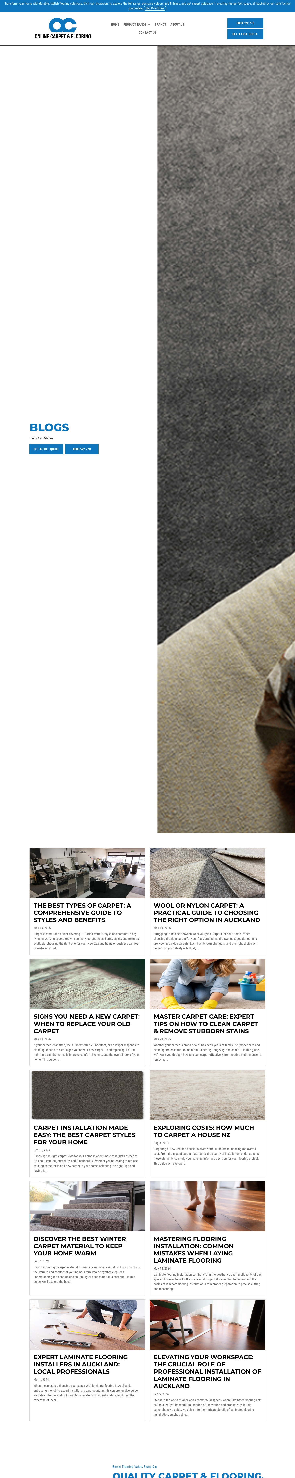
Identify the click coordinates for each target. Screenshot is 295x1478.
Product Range (134, 24)
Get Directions (155, 8)
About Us (177, 24)
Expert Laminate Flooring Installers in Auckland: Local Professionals (81, 1364)
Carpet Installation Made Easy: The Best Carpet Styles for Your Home (84, 1135)
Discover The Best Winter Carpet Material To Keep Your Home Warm (80, 1246)
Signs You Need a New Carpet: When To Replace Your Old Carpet (87, 1024)
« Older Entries (39, 1429)
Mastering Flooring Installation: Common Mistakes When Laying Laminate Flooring (194, 1249)
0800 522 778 (245, 23)
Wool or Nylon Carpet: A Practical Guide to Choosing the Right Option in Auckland (207, 913)
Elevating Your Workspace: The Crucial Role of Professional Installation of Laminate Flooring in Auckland (207, 1371)
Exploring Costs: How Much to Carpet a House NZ (204, 1131)
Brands (160, 24)
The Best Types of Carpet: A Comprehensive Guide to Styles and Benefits (82, 913)
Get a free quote (46, 449)
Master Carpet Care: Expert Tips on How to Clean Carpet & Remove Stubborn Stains (206, 1024)
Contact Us (147, 32)
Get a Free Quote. (245, 34)
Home (115, 24)
